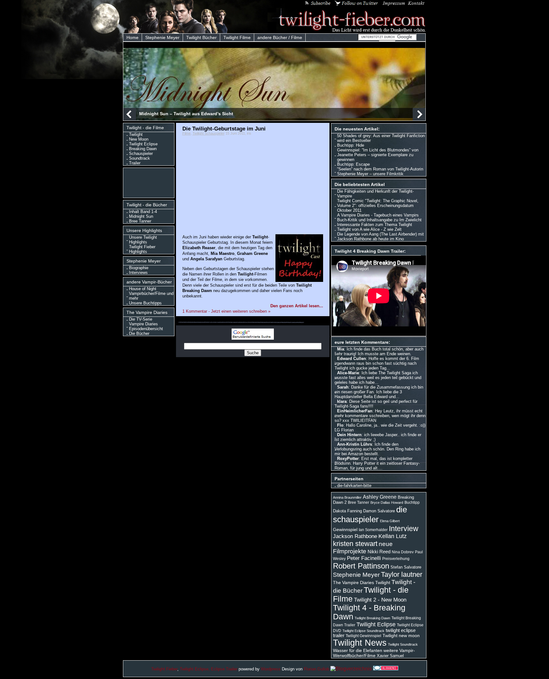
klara (342, 401)
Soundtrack (139, 158)
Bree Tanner (140, 221)
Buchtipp (412, 502)
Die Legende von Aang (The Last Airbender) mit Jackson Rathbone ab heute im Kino (380, 236)
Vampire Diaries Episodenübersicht (146, 326)
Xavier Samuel (390, 655)
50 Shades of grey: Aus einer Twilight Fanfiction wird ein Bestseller (381, 138)
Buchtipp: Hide (350, 145)
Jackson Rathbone (355, 536)
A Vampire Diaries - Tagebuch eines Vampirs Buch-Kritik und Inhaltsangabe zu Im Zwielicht (379, 217)
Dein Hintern (349, 434)
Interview (403, 528)
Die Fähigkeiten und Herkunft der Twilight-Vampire (375, 193)
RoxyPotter (348, 458)
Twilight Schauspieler (209, 133)
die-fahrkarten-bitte (354, 485)
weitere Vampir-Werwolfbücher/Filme (374, 653)
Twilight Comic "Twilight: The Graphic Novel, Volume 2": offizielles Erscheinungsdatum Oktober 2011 (377, 205)
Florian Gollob (316, 669)
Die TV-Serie (140, 319)
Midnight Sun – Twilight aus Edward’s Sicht (186, 113)
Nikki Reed (379, 551)
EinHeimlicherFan (354, 411)
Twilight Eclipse (143, 144)
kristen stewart (355, 544)
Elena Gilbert (390, 521)
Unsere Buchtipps (145, 303)
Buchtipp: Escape (353, 164)
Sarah (343, 387)
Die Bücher (139, 333)
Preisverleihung (396, 559)
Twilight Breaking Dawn (372, 618)
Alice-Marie (348, 372)
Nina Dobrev (403, 552)
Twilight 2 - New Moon (380, 599)
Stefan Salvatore (405, 567)
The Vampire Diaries (353, 582)
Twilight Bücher (201, 37)
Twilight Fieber (164, 669)
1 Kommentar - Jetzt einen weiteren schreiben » (226, 311)
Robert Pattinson (361, 566)
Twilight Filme (237, 37)
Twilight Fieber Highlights (142, 249)
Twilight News (360, 643)
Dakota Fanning (347, 511)
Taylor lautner (401, 574)
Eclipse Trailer (224, 669)
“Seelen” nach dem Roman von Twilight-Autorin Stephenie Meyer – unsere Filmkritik (380, 171)
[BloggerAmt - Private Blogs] (351, 668)
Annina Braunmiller (347, 497)
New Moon (138, 139)
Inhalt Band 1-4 (143, 211)
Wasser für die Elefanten (357, 650)
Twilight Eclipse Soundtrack (363, 631)
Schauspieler (141, 153)
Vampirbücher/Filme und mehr (151, 296)
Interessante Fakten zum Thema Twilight (374, 224)
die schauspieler (370, 514)
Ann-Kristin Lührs (354, 444)
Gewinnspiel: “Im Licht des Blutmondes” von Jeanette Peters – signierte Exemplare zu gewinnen (377, 155)
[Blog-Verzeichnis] (385, 668)
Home (132, 37)
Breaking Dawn (143, 148)
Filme (186, 133)
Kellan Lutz (392, 536)
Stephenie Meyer (162, 37)
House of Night (142, 288)
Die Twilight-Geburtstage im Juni (224, 128)
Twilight (136, 134)
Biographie (138, 267)
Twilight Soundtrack (403, 644)
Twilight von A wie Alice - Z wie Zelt (369, 229)
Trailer (134, 163)
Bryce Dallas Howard (386, 502)
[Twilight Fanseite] (347, 30)
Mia (340, 349)
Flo (340, 425)
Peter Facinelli (364, 558)
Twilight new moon (401, 635)
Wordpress (271, 669)
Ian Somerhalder (373, 530)
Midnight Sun (141, 216)
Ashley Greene (379, 497)
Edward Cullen (351, 358)
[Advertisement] (150, 182)
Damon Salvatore (379, 511)
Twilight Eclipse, (195, 669)
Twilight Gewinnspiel (363, 636)
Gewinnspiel (345, 529)
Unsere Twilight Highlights (143, 239)
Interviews (138, 272)
